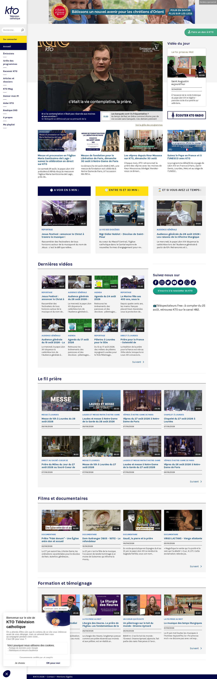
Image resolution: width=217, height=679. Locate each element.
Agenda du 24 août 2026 (105, 298)
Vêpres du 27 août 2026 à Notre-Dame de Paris (141, 420)
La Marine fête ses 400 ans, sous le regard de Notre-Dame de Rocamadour (131, 298)
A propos (8, 117)
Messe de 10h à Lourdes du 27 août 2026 (99, 466)
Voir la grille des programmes (149, 125)
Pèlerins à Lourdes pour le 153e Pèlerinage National (105, 341)
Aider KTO (8, 103)
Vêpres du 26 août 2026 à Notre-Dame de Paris (182, 466)
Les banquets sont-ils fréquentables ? (130, 114)
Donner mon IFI (11, 96)
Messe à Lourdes (50, 415)
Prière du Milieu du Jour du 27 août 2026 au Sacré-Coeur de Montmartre (58, 466)
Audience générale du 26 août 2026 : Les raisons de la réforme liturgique (179, 235)
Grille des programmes (10, 62)
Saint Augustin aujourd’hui (180, 83)
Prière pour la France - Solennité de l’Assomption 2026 (132, 341)
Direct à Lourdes (129, 335)
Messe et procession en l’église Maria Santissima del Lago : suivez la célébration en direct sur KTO (57, 160)
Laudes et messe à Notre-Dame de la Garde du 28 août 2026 (99, 420)
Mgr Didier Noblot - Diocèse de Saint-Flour (121, 235)
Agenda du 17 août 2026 (78, 341)
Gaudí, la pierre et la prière (138, 538)
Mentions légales (65, 677)
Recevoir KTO (10, 71)
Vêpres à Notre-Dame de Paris (138, 415)
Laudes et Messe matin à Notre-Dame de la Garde (101, 415)
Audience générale (167, 229)
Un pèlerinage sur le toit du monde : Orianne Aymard (138, 624)
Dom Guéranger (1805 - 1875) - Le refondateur (101, 540)
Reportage (47, 229)
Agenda (98, 292)
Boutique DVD (10, 110)
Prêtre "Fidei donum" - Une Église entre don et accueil (60, 540)
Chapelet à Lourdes (174, 415)
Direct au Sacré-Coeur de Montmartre (55, 460)
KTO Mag (8, 89)
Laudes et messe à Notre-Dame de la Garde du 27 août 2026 (140, 466)
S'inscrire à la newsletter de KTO (175, 290)
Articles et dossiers (8, 80)
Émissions (8, 53)
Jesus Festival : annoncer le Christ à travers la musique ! (63, 235)
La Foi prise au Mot (182, 52)
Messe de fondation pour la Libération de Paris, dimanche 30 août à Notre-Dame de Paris (99, 158)
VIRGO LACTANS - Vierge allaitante (183, 538)
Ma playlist (9, 124)
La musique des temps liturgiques (183, 623)
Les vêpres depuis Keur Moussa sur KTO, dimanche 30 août (143, 157)
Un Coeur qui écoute (133, 619)
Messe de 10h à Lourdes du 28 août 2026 (58, 420)
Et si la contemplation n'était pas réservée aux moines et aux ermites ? (68, 115)
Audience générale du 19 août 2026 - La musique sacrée (53, 341)
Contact (50, 677)
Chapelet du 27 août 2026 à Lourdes (179, 420)
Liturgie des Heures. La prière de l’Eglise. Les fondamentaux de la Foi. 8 (100, 624)
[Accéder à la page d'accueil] (13, 12)
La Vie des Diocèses (109, 229)
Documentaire (49, 534)
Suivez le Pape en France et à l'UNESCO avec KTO (184, 157)
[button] (143, 362)
